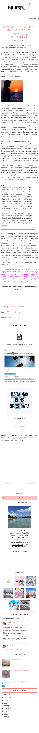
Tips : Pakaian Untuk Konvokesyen (20, 670)
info (9, 317)
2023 (6, 695)
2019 (6, 706)
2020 (6, 703)
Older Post (31, 484)
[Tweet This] (8, 312)
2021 (6, 700)
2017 (6, 711)
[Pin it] (19, 312)
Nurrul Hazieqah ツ (14, 730)
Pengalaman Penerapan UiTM (18, 659)
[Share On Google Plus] (15, 312)
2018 (6, 709)
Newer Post (8, 484)
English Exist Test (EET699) (18, 682)
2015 (6, 717)
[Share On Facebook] (12, 312)
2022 (6, 698)
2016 (6, 714)
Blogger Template (31, 730)
